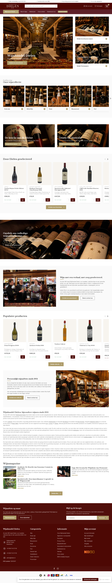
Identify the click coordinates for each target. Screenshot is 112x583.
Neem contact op (87, 298)
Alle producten (88, 546)
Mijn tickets (87, 538)
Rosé (31, 543)
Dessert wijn (33, 551)
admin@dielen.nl (11, 557)
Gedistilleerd (33, 554)
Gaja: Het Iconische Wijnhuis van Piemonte (89, 468)
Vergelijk (86, 543)
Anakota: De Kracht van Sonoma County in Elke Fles (35, 468)
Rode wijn (33, 535)
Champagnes (52, 421)
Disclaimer (60, 538)
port (47, 423)
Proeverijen (33, 559)
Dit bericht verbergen (90, 579)
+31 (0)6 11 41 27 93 (12, 548)
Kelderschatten (63, 11)
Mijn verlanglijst (88, 541)
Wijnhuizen (32, 11)
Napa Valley (15, 423)
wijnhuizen (76, 430)
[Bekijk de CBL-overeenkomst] (89, 550)
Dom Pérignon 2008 (11, 345)
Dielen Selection (34, 556)
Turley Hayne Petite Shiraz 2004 (14, 189)
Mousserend (33, 541)
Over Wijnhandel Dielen (63, 533)
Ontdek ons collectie (15, 397)
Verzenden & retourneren (64, 546)
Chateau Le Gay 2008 (87, 345)
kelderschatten (88, 437)
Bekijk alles (55, 493)
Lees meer (20, 476)
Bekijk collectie (55, 364)
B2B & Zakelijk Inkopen (63, 556)
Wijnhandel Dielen (21, 415)
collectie (9, 421)
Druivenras (33, 546)
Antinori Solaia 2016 (36, 345)
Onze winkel (41, 11)
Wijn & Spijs (23, 11)
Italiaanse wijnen (94, 421)
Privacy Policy (61, 541)
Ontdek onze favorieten (55, 207)
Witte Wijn (33, 538)
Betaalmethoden (61, 543)
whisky (56, 423)
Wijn (31, 533)
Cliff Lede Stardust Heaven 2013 (89, 189)
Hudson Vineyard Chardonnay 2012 (35, 189)
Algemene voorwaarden (63, 535)
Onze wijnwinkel (25, 517)
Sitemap (59, 551)
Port (31, 549)
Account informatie (89, 533)
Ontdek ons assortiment (69, 298)
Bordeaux (65, 421)
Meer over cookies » (104, 579)
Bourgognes (81, 421)
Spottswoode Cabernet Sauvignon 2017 (63, 189)
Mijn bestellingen (88, 535)
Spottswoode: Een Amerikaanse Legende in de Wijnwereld (35, 480)
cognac (51, 423)
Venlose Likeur (60, 344)
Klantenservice (51, 11)
